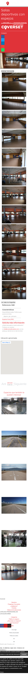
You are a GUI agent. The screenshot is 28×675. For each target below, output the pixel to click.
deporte (6, 316)
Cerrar (2, 672)
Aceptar (24, 654)
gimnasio (13, 316)
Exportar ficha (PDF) (8, 319)
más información (15, 654)
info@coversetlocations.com (11, 329)
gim (10, 316)
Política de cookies (14, 635)
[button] (14, 36)
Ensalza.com (10, 644)
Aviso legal (14, 629)
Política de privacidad (14, 632)
